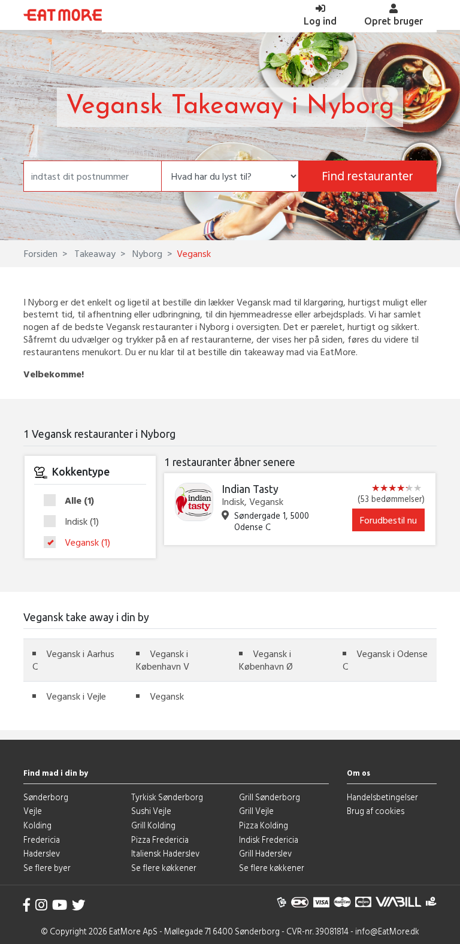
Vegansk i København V (162, 659)
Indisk (82, 521)
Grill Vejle (256, 810)
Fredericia (41, 839)
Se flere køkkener (163, 867)
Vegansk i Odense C (385, 659)
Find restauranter (367, 176)
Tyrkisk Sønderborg (167, 797)
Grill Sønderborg (269, 797)
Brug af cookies (375, 810)
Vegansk (87, 542)
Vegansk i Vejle (76, 696)
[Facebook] (27, 905)
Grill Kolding (153, 825)
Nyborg (146, 253)
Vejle (32, 810)
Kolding (37, 825)
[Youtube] (59, 905)
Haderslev (41, 853)
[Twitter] (78, 905)
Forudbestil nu (388, 520)
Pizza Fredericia (160, 839)
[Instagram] (41, 905)
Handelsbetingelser (382, 797)
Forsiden (41, 253)
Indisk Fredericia (268, 839)
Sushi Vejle (151, 810)
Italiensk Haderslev (165, 853)
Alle (79, 500)
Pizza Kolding (263, 825)
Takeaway (94, 253)
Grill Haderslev (265, 853)
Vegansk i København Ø (266, 659)
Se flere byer (47, 867)
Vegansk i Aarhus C (73, 659)
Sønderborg (45, 797)
